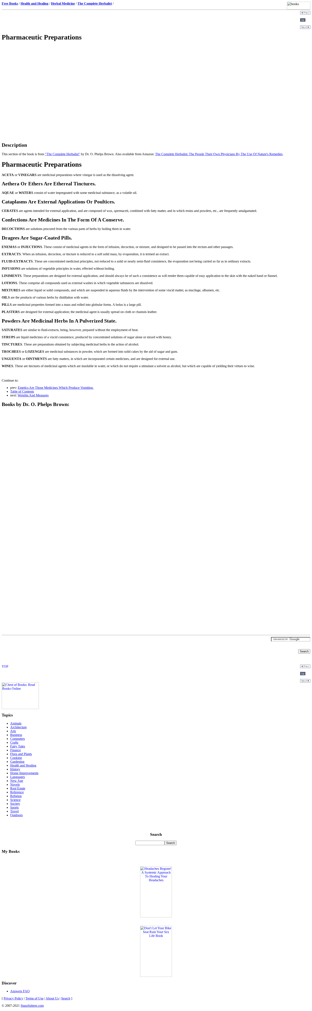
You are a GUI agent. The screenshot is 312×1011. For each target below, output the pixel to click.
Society (15, 803)
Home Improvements (24, 773)
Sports (14, 807)
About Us (52, 998)
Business (16, 735)
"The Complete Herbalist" (62, 154)
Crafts (14, 742)
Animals (15, 723)
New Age (16, 781)
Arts (13, 731)
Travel (14, 811)
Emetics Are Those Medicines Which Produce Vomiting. (56, 387)
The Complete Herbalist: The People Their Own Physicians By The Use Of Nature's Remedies (218, 154)
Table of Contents (22, 391)
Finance (15, 750)
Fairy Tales (17, 746)
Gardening (17, 761)
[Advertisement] (156, 75)
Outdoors (16, 815)
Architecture (18, 727)
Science (15, 800)
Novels (15, 784)
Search (65, 998)
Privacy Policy (13, 998)
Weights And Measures (33, 395)
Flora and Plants (21, 754)
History (15, 769)
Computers (17, 738)
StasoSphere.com (32, 1005)
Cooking (16, 758)
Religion (16, 796)
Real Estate (17, 788)
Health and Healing (23, 765)
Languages (17, 777)
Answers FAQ (20, 991)
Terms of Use (34, 998)
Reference (17, 792)
